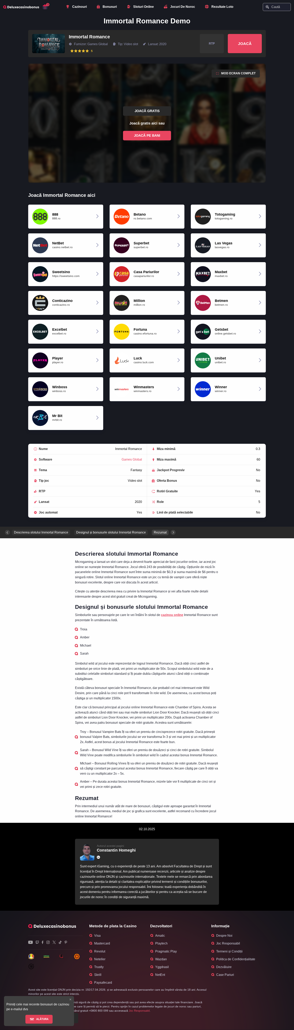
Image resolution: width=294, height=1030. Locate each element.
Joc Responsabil (228, 943)
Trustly (99, 967)
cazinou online (172, 615)
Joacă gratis (147, 111)
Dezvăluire (224, 967)
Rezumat (160, 532)
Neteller (99, 959)
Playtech (161, 943)
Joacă (245, 44)
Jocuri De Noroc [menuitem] (182, 6)
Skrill (97, 974)
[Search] (267, 7)
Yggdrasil (162, 967)
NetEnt (160, 974)
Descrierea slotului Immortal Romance (41, 532)
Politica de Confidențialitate (235, 959)
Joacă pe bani (147, 135)
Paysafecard (103, 982)
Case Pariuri (225, 974)
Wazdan (161, 959)
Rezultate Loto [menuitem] (222, 6)
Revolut (99, 951)
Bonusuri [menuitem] (110, 6)
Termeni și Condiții (229, 951)
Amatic (160, 935)
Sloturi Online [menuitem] (143, 6)
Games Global (132, 459)
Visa (97, 935)
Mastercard (102, 943)
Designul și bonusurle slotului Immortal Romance (111, 532)
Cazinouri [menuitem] (79, 6)
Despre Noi (224, 935)
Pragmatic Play (166, 951)
